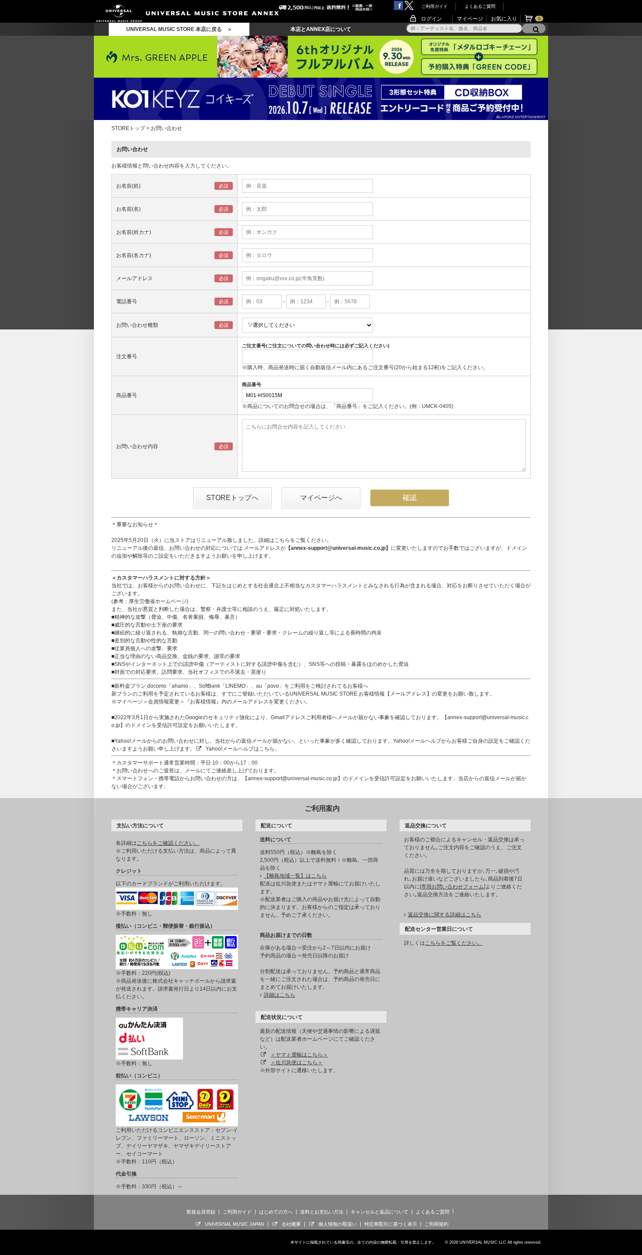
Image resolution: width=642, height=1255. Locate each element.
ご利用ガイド (434, 6)
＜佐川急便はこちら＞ (296, 1063)
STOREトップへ (232, 497)
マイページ (470, 19)
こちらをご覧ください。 (454, 943)
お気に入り (504, 19)
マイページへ (321, 497)
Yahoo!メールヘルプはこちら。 (243, 749)
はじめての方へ (276, 1211)
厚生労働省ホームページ (157, 601)
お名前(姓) (128, 186)
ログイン (431, 19)
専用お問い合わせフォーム (452, 887)
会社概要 (291, 1224)
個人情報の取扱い (337, 1224)
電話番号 (126, 301)
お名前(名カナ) (133, 255)
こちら (282, 540)
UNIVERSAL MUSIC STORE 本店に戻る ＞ (179, 29)
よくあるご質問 (480, 6)
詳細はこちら (279, 995)
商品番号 (126, 395)
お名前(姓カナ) (133, 232)
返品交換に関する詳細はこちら (444, 915)
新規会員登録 (200, 1211)
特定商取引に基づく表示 (390, 1224)
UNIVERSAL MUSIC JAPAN (234, 1224)
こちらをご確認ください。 (168, 843)
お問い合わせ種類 (137, 325)
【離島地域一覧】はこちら (295, 876)
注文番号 (126, 356)
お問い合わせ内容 (137, 446)
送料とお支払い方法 (321, 1211)
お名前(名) (128, 209)
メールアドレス (134, 278)
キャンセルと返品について (379, 1211)
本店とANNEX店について (320, 29)
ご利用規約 (437, 1224)
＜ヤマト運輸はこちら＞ (299, 1055)
